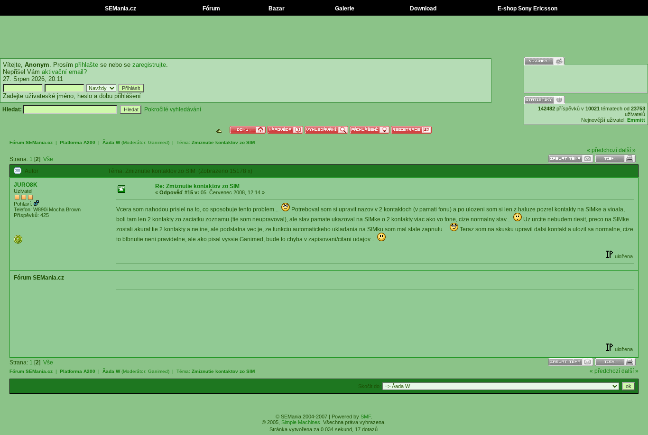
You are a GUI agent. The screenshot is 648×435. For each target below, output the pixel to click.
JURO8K (25, 184)
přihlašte (86, 64)
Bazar (276, 8)
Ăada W (111, 142)
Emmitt (636, 120)
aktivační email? (64, 71)
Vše (48, 159)
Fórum (210, 8)
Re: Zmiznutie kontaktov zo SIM (197, 186)
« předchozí (602, 150)
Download (422, 8)
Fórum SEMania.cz (31, 142)
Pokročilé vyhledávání (172, 109)
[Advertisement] (324, 37)
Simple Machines (300, 422)
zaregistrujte (149, 64)
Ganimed (158, 142)
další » (627, 150)
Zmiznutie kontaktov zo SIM (223, 142)
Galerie (343, 8)
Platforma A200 (77, 142)
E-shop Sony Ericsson (526, 8)
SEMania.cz (119, 8)
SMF (366, 416)
